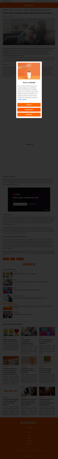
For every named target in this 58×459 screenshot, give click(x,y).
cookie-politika (22, 99)
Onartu (29, 104)
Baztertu (29, 114)
